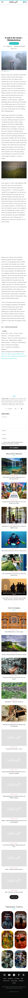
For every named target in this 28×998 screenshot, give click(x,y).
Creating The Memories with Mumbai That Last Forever (14, 678)
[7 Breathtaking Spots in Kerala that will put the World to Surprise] (14, 785)
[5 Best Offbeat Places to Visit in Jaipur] (14, 620)
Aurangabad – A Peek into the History (14, 702)
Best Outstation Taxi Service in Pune (14, 892)
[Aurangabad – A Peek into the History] (14, 690)
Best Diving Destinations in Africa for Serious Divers (14, 551)
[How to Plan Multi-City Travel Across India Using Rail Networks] (14, 562)
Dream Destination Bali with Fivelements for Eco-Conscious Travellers (14, 772)
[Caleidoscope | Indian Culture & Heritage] (13, 2)
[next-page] (15, 603)
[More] (21, 408)
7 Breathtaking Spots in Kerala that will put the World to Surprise (14, 797)
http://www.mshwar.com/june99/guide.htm (12, 354)
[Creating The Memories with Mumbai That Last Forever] (14, 666)
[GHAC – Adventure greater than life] (14, 858)
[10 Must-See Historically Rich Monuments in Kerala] (14, 643)
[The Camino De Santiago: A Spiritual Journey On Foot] (14, 833)
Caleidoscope (9, 46)
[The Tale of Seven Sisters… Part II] (14, 737)
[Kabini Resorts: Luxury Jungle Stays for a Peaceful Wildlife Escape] (14, 515)
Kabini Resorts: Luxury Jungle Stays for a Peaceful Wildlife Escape (14, 527)
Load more (13, 897)
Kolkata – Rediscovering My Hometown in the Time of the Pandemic (14, 821)
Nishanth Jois (9, 179)
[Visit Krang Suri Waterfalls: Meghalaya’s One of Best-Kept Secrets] (14, 466)
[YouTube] (9, 975)
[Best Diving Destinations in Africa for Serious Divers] (14, 539)
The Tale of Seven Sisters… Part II (14, 749)
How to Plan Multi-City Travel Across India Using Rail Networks (14, 574)
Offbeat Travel (14, 48)
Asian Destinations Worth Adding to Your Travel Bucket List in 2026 (14, 502)
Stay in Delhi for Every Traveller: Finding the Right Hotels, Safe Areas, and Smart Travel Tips (14, 599)
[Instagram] (4, 975)
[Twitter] (23, 975)
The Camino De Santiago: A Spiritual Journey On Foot (14, 846)
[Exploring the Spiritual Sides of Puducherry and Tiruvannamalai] (14, 713)
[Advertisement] (14, 20)
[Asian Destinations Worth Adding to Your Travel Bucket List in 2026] (14, 490)
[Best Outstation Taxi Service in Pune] (14, 881)
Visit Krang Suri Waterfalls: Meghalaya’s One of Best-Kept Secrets (14, 478)
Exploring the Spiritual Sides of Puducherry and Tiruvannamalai (14, 725)
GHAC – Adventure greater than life (14, 869)
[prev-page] (12, 603)
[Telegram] (14, 975)
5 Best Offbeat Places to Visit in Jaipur (14, 632)
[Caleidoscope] (4, 46)
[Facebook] (19, 975)
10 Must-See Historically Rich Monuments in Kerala (14, 655)
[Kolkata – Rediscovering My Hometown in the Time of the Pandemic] (14, 809)
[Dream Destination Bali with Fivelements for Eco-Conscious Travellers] (14, 760)
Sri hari (8, 70)
